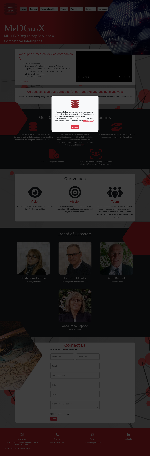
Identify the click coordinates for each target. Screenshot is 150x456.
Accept (75, 127)
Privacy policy (88, 121)
